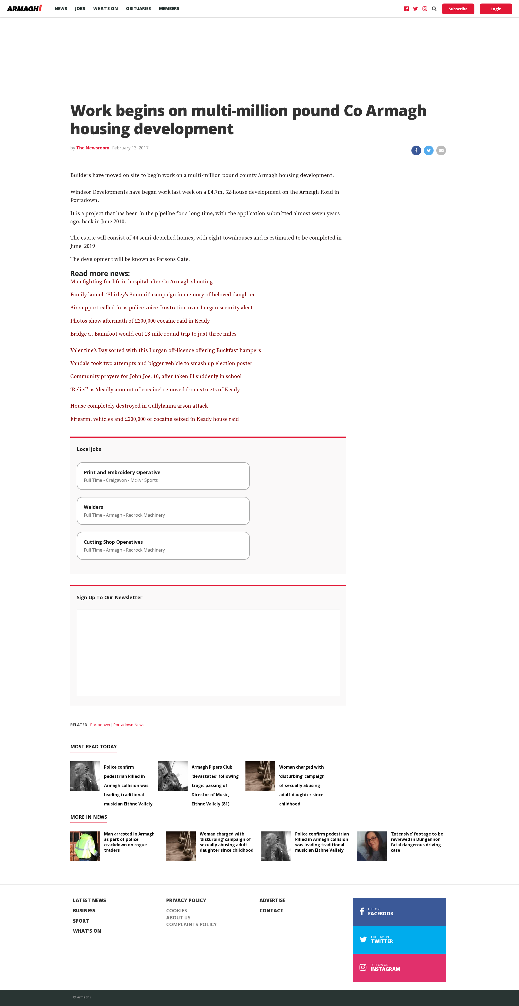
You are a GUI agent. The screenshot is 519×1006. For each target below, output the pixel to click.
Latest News (89, 900)
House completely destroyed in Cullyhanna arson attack (139, 406)
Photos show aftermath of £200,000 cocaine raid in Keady (140, 321)
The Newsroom (92, 148)
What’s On (105, 8)
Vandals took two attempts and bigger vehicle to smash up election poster (161, 363)
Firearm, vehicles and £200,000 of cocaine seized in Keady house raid (154, 419)
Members (169, 8)
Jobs (80, 8)
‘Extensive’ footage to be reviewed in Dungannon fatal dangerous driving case (417, 842)
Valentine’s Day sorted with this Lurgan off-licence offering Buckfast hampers (165, 350)
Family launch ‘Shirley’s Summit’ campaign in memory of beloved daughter (162, 294)
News (61, 8)
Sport (81, 921)
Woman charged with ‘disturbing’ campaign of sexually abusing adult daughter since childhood (302, 785)
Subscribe (458, 8)
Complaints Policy (191, 924)
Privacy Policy (186, 900)
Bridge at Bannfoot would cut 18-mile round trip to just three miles (153, 334)
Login (496, 8)
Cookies (176, 910)
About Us (178, 917)
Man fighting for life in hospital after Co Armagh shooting (141, 281)
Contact (272, 910)
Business (84, 910)
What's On (87, 931)
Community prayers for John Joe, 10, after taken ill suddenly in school (156, 376)
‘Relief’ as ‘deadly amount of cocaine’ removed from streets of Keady (155, 389)
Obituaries (138, 8)
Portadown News (128, 724)
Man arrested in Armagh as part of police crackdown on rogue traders (129, 842)
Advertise (272, 900)
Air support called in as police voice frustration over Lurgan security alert (161, 307)
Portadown (100, 724)
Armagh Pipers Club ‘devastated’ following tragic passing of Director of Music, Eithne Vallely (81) (215, 785)
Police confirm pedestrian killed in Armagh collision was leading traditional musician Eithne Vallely (128, 785)
